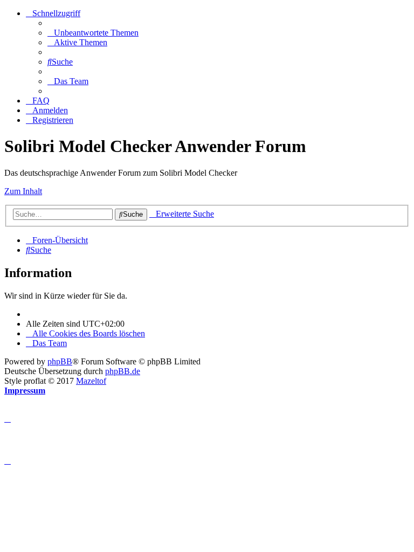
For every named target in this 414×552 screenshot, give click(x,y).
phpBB (59, 361)
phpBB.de (122, 371)
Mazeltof (91, 380)
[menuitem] (93, 32)
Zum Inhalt (23, 191)
